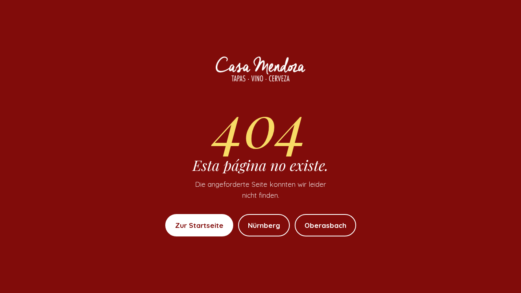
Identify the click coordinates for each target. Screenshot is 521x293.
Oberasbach (325, 225)
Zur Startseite (199, 225)
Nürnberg (264, 225)
